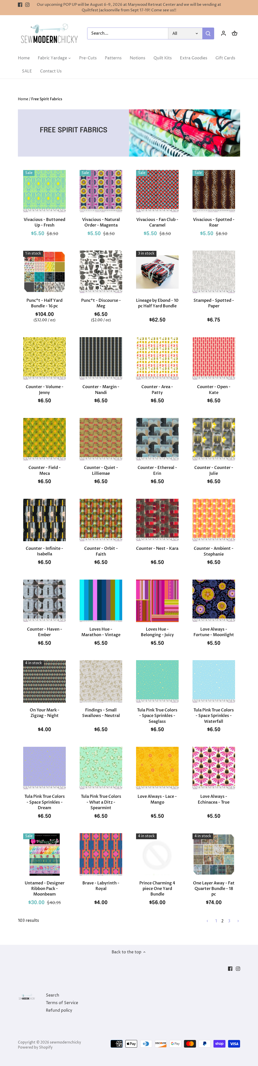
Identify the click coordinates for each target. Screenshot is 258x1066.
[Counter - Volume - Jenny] (44, 358)
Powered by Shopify (35, 1047)
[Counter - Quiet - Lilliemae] (101, 439)
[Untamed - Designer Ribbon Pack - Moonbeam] (44, 854)
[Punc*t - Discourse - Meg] (101, 272)
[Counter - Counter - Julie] (213, 439)
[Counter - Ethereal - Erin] (157, 439)
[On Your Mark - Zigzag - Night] (44, 681)
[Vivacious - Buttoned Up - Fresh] (44, 191)
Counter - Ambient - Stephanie (214, 551)
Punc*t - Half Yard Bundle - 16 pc (44, 303)
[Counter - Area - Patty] (157, 358)
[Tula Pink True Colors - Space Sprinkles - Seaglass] (157, 681)
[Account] (223, 33)
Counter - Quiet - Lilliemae (101, 470)
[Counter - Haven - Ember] (44, 601)
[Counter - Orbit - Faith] (101, 520)
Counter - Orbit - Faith (101, 551)
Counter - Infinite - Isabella (44, 551)
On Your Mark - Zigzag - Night (44, 712)
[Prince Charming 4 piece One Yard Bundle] (157, 854)
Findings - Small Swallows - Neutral (101, 712)
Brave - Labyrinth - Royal (100, 885)
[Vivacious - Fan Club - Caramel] (157, 191)
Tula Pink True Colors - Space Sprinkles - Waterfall (214, 715)
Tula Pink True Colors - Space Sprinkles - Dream (44, 802)
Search (52, 995)
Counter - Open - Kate (214, 389)
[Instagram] (27, 5)
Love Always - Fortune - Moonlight (214, 632)
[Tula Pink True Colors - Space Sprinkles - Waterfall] (213, 681)
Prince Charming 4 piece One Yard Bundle (157, 888)
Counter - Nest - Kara (157, 548)
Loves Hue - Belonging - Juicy (157, 632)
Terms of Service (62, 1003)
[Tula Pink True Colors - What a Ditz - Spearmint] (101, 768)
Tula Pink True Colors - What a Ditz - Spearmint (101, 802)
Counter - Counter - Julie (213, 470)
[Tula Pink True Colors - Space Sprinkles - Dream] (44, 768)
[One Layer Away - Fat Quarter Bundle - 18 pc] (213, 854)
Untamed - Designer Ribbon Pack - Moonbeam (44, 888)
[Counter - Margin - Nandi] (101, 358)
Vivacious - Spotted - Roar (214, 222)
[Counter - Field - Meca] (44, 439)
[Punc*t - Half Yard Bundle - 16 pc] (44, 272)
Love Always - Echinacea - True (214, 799)
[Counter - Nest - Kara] (157, 520)
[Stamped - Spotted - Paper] (213, 272)
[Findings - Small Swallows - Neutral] (101, 681)
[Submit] (208, 33)
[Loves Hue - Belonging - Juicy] (157, 601)
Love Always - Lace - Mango (157, 799)
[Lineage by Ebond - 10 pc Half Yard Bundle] (157, 272)
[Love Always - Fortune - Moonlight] (213, 601)
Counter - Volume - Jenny (44, 389)
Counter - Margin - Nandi (100, 389)
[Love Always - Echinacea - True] (213, 768)
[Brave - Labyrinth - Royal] (101, 854)
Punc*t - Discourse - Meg (101, 303)
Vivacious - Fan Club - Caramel (157, 222)
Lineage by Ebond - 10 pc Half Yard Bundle (157, 303)
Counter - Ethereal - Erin (157, 470)
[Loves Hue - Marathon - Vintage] (101, 601)
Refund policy (59, 1010)
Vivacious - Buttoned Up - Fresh (44, 222)
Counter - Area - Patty (157, 389)
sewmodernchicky (65, 1042)
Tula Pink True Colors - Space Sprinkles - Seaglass (157, 715)
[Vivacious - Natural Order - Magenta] (101, 191)
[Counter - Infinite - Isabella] (44, 520)
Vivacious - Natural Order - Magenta (101, 222)
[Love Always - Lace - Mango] (157, 768)
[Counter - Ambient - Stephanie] (213, 520)
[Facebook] (20, 5)
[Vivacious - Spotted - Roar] (213, 191)
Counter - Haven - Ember (44, 632)
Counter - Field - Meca (44, 470)
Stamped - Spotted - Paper (214, 303)
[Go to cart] (235, 33)
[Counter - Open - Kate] (213, 358)
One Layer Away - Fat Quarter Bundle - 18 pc (214, 888)
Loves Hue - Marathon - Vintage (100, 632)
